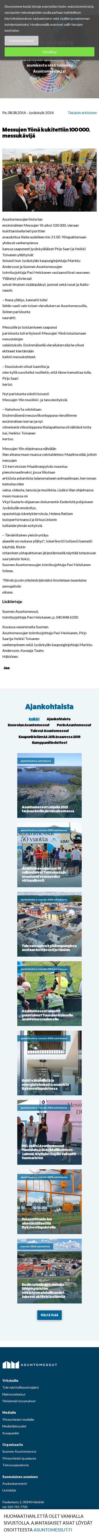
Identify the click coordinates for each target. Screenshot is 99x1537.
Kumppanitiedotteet (49, 742)
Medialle (9, 1412)
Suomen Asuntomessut (19, 1451)
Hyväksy (50, 51)
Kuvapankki (10, 1433)
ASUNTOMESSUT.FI (53, 1529)
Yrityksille (10, 1381)
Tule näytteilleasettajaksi (20, 1387)
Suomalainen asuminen (20, 1477)
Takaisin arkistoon (82, 112)
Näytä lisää (49, 1315)
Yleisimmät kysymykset (19, 1401)
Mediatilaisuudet (14, 1426)
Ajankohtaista (49, 706)
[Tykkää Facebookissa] (14, 668)
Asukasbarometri (14, 1483)
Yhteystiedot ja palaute (19, 1458)
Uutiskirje (9, 1490)
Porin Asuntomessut (74, 725)
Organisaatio (12, 1445)
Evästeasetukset (21, 41)
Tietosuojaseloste (15, 1465)
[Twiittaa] (20, 668)
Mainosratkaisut (14, 1394)
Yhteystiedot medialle (18, 1419)
